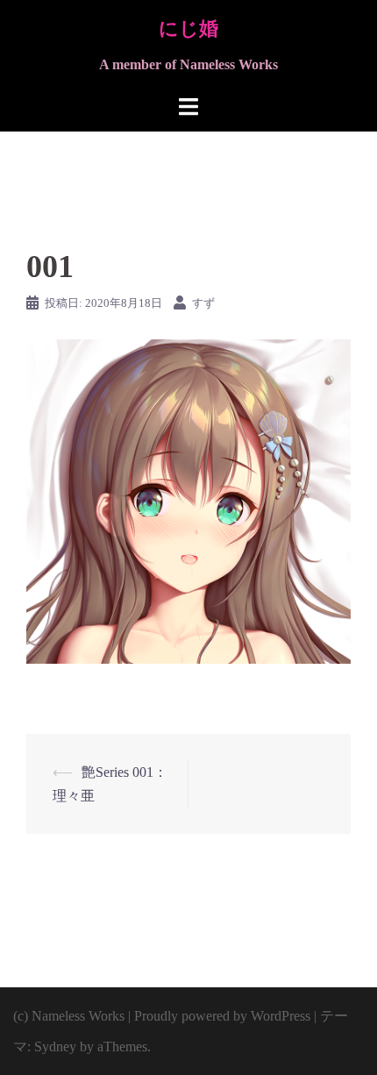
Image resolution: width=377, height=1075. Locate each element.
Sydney (55, 1046)
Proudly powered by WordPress (222, 1015)
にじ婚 (188, 28)
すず (203, 303)
